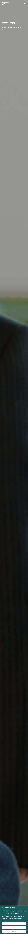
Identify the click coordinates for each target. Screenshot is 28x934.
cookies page (17, 913)
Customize (14, 927)
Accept (14, 924)
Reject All (14, 931)
